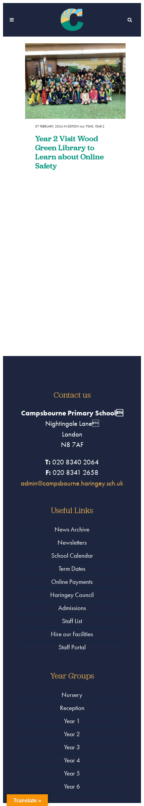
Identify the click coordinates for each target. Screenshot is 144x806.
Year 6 (72, 786)
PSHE (89, 126)
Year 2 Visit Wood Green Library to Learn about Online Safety (69, 152)
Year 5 (72, 773)
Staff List (72, 621)
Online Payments (72, 581)
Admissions (72, 608)
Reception (72, 708)
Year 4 (72, 760)
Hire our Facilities (72, 634)
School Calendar (72, 555)
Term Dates (72, 568)
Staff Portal (72, 647)
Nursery (72, 695)
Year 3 (72, 747)
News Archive (72, 529)
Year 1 (72, 721)
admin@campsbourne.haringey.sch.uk (72, 483)
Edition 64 (76, 126)
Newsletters (72, 542)
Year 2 (99, 126)
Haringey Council (72, 595)
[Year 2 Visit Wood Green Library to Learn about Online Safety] (75, 81)
